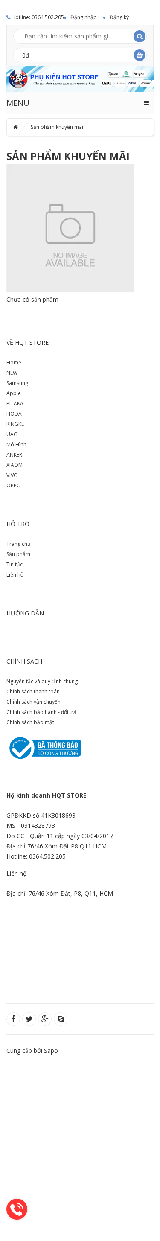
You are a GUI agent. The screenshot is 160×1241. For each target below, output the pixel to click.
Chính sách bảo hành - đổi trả (41, 712)
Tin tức (14, 564)
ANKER (14, 454)
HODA (14, 413)
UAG (11, 434)
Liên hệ (14, 574)
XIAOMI (15, 465)
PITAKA (14, 403)
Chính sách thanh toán (33, 691)
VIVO (12, 475)
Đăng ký (119, 17)
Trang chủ (18, 544)
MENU (17, 103)
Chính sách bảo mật (30, 722)
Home (13, 362)
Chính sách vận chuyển (33, 701)
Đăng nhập (83, 17)
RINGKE (15, 424)
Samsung (17, 383)
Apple (13, 393)
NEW (11, 372)
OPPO (13, 485)
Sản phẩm (18, 554)
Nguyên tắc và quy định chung (42, 681)
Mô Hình (16, 444)
